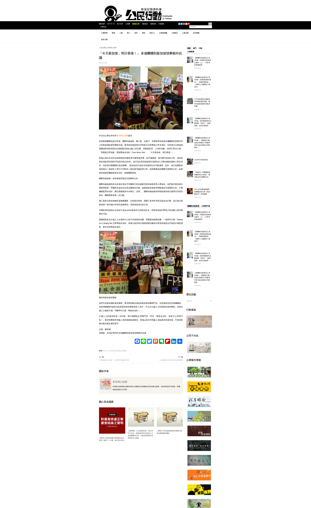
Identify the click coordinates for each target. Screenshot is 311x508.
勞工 (128, 33)
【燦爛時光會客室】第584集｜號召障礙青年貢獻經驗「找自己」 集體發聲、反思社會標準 (202, 122)
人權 (121, 33)
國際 (104, 48)
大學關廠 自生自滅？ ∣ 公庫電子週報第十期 (114, 360)
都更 (143, 33)
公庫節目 (175, 33)
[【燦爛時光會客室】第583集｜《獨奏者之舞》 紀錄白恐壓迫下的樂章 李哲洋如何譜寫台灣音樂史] (190, 140)
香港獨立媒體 (112, 48)
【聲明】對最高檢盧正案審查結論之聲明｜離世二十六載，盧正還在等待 (111, 439)
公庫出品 (103, 27)
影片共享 (120, 24)
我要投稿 (153, 24)
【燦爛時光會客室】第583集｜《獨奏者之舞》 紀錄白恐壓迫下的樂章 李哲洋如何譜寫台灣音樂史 (202, 142)
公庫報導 (104, 33)
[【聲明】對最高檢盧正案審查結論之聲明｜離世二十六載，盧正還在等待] (112, 420)
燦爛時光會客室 (193, 206)
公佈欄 (127, 24)
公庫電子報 (206, 206)
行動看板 (161, 24)
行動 (200, 48)
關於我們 (102, 24)
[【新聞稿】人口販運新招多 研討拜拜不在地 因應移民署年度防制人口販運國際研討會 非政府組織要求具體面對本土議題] (141, 417)
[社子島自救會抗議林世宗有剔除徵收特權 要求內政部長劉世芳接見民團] (190, 101)
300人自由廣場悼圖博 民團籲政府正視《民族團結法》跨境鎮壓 (202, 191)
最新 (189, 48)
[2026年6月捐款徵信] (190, 161)
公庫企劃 (185, 33)
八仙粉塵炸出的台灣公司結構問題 (171, 360)
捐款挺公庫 (135, 24)
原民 (136, 33)
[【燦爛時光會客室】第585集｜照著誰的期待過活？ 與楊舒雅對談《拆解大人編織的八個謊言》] (190, 79)
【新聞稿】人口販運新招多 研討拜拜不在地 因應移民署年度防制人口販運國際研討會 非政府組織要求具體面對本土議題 (140, 434)
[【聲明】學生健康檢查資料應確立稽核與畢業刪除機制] (170, 417)
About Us (111, 24)
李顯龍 (124, 351)
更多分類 (104, 39)
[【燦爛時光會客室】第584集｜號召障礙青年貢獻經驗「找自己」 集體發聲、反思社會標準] (190, 120)
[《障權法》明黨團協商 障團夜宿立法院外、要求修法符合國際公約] (190, 174)
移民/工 (152, 33)
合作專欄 (196, 33)
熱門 (194, 48)
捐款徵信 (145, 24)
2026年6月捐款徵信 (201, 160)
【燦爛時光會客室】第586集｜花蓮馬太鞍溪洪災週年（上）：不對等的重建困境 (202, 61)
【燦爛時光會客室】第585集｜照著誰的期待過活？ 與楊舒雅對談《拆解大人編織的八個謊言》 (202, 82)
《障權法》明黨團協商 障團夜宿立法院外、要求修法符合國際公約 (203, 174)
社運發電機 (163, 33)
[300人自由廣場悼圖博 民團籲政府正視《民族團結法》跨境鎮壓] (190, 191)
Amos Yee (106, 351)
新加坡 (118, 351)
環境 (113, 33)
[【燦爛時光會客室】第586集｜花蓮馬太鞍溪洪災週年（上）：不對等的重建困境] (190, 59)
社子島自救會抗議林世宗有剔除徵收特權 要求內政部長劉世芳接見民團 (202, 102)
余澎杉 (113, 351)
